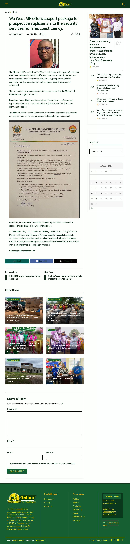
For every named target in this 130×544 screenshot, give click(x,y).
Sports (10, 330)
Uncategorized (54, 299)
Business (77, 506)
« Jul (91, 208)
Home (7, 12)
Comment (12, 409)
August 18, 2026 (14, 351)
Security (76, 520)
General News (54, 360)
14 (115, 188)
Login (105, 540)
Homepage (48, 499)
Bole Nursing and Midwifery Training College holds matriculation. (108, 87)
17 (97, 193)
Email (10, 452)
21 (115, 193)
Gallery (47, 503)
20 (111, 193)
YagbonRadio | (18, 540)
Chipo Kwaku (16, 34)
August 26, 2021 (31, 34)
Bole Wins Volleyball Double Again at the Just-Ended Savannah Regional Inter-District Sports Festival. (23, 345)
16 (92, 193)
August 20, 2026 (55, 321)
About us (48, 506)
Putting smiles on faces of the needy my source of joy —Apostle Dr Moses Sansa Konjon (64, 315)
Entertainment (79, 517)
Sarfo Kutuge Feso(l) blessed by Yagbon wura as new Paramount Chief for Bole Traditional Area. (110, 112)
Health (75, 513)
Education (77, 510)
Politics (14, 12)
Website (49, 452)
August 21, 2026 (14, 321)
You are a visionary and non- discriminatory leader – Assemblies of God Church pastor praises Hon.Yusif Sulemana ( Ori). (100, 52)
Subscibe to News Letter (110, 524)
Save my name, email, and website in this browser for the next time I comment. (42, 464)
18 (101, 193)
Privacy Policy (95, 540)
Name (10, 441)
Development (13, 299)
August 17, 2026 (14, 381)
